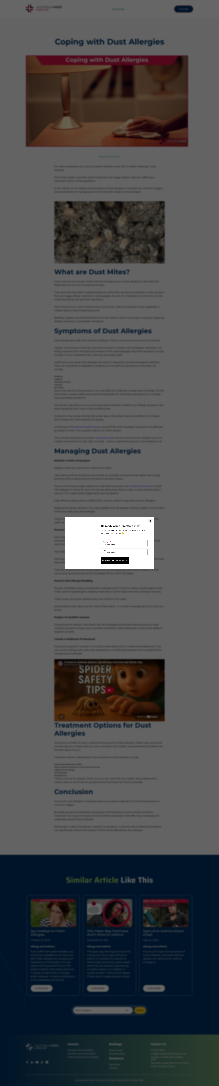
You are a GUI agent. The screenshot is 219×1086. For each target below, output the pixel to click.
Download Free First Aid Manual (114, 560)
